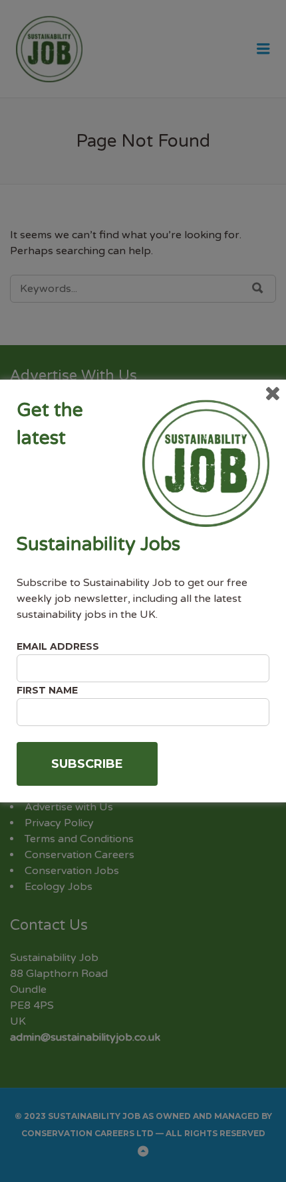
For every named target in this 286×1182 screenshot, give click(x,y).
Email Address (58, 646)
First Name (47, 690)
